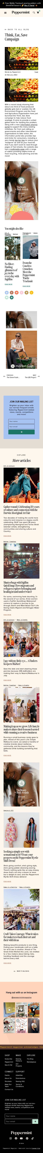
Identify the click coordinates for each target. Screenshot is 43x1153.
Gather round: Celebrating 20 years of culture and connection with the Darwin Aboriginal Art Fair (21, 510)
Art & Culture (8, 233)
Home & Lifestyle (10, 887)
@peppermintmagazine (22, 997)
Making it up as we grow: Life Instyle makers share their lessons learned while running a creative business (21, 729)
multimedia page (17, 149)
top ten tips (20, 140)
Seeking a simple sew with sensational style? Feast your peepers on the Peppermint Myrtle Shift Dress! (21, 856)
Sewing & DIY (8, 810)
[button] (5, 12)
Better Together (10, 541)
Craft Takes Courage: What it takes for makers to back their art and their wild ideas (21, 937)
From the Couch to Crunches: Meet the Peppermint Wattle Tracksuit (29, 272)
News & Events (22, 620)
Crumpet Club (36, 1148)
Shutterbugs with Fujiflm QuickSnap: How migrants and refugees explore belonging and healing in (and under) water (20, 587)
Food (36, 72)
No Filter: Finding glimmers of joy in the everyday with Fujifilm (12, 271)
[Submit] (21, 432)
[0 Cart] (38, 13)
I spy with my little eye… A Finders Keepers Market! (20, 662)
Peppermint (27, 233)
